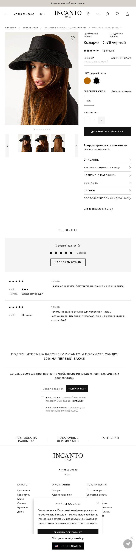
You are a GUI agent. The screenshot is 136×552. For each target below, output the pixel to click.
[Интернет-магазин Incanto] (68, 14)
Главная (11, 28)
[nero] (96, 80)
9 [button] (49, 129)
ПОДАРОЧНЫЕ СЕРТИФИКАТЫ (68, 439)
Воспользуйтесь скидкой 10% (106, 198)
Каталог (23, 485)
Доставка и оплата (97, 494)
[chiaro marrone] (87, 80)
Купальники (31, 28)
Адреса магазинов (62, 494)
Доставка (91, 183)
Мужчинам (22, 507)
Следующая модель (116, 35)
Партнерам (110, 437)
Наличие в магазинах (100, 175)
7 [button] (45, 129)
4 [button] (39, 129)
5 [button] (41, 129)
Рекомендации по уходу (102, 167)
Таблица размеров (121, 91)
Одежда (21, 503)
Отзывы (89, 190)
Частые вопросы (96, 490)
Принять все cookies (68, 532)
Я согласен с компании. (66, 399)
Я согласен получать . (65, 409)
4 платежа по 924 (96, 61)
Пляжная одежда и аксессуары (66, 28)
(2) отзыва (108, 50)
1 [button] (34, 129)
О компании (61, 485)
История (56, 490)
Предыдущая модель (91, 35)
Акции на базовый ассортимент (68, 3)
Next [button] (76, 145)
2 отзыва (81, 252)
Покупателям (97, 485)
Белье (20, 499)
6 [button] (43, 129)
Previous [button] (7, 145)
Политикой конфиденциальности (77, 510)
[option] (68, 3)
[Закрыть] (97, 503)
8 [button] (47, 129)
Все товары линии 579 (97, 208)
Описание (91, 159)
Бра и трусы (23, 494)
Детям (20, 511)
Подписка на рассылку (26, 439)
